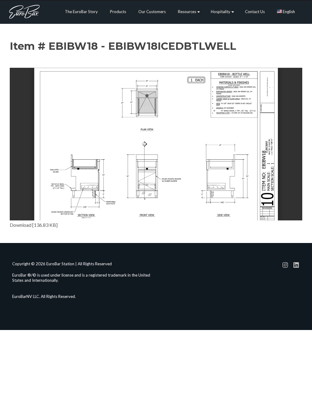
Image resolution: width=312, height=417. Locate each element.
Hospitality (220, 11)
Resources (187, 11)
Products (118, 11)
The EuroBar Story (81, 11)
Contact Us (255, 11)
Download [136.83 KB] (34, 225)
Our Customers (152, 11)
